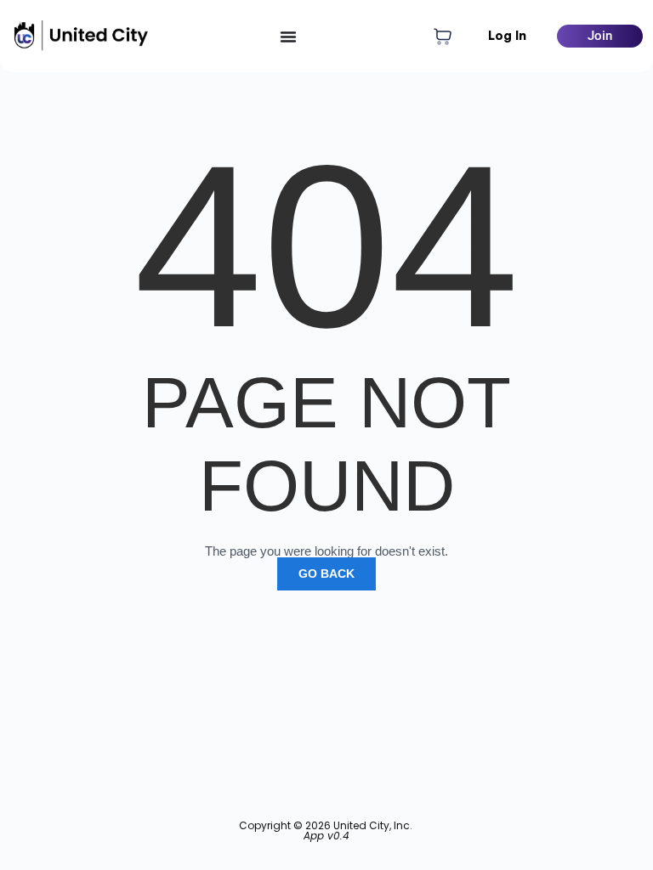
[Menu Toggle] (288, 36)
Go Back (326, 573)
